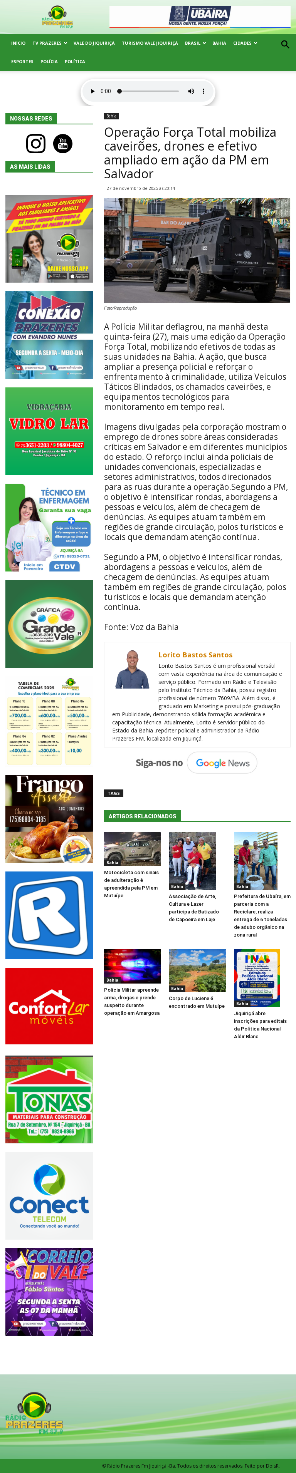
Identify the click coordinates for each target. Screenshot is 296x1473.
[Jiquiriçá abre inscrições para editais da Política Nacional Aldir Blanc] (262, 978)
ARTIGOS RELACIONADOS (143, 816)
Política (75, 61)
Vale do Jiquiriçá (94, 43)
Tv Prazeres (47, 43)
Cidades (242, 43)
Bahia (219, 43)
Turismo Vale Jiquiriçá (150, 43)
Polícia (49, 61)
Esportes (22, 61)
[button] (285, 53)
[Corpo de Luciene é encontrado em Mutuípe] (197, 970)
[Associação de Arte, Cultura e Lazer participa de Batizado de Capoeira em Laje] (197, 861)
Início (18, 43)
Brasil (192, 43)
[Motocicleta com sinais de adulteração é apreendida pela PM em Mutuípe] (132, 849)
